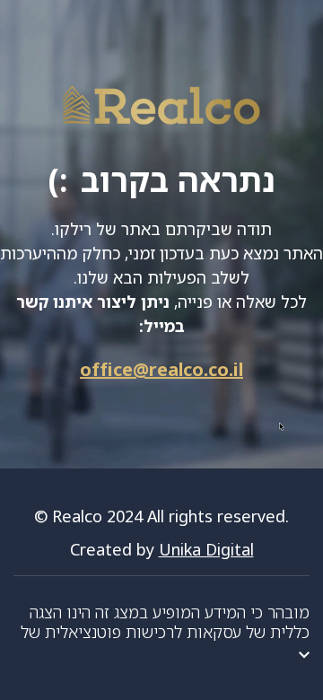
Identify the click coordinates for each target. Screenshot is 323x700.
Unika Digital (206, 549)
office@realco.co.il (161, 369)
